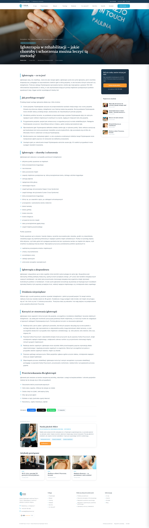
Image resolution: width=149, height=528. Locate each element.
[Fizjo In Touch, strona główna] (31, 494)
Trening (51, 500)
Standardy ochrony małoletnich (85, 506)
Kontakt (111, 6)
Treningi (64, 6)
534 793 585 (113, 1)
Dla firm (94, 6)
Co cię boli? (84, 6)
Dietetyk (73, 6)
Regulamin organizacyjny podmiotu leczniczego (86, 503)
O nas (35, 6)
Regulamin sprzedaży (119, 523)
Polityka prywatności (82, 496)
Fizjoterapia (44, 6)
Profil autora (44, 443)
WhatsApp (52, 410)
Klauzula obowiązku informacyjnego (86, 498)
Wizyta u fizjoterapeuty (36, 39)
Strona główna (23, 39)
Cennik (103, 6)
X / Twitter (42, 410)
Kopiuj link (62, 410)
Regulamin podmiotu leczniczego (86, 500)
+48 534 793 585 (26, 508)
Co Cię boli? (52, 507)
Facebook (32, 410)
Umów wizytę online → (115, 85)
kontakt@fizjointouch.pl (27, 511)
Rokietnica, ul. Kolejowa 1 (28, 506)
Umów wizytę (122, 6)
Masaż (55, 6)
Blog (29, 39)
